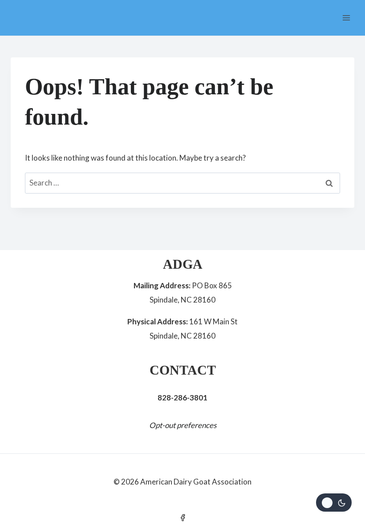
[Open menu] (346, 17)
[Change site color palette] (334, 502)
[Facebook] (182, 517)
